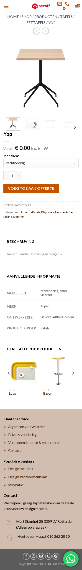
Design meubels (20, 468)
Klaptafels (47, 212)
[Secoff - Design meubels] (41, 6)
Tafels (66, 16)
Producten (45, 16)
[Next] (71, 76)
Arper (24, 212)
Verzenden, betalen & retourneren (34, 442)
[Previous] (11, 76)
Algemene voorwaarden (26, 426)
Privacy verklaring (22, 434)
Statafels (18, 217)
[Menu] (6, 6)
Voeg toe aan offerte (31, 188)
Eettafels (36, 22)
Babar (47, 393)
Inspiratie (15, 485)
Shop (27, 16)
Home (13, 16)
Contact (14, 450)
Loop (12, 393)
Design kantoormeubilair (27, 477)
